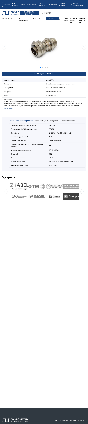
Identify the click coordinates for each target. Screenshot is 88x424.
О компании (6, 3)
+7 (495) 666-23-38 (73, 20)
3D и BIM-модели (62, 4)
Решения (37, 18)
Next (82, 191)
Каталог (8, 18)
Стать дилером (41, 4)
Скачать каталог (78, 420)
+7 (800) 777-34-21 (64, 20)
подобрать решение (29, 13)
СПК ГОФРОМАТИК (23, 19)
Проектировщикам (28, 4)
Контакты (53, 4)
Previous (5, 191)
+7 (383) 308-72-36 (82, 20)
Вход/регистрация (78, 4)
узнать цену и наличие (44, 74)
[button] (40, 67)
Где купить (15, 4)
